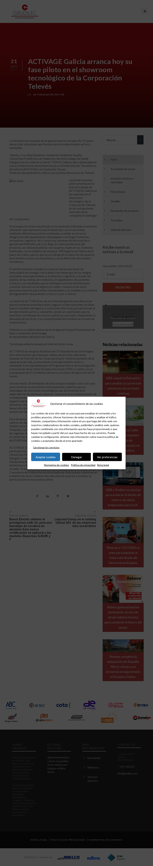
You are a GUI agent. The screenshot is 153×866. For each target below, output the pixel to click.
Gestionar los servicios (46, 447)
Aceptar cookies (46, 457)
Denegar (76, 457)
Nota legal (103, 465)
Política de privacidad (83, 465)
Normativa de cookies (56, 465)
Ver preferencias (107, 457)
